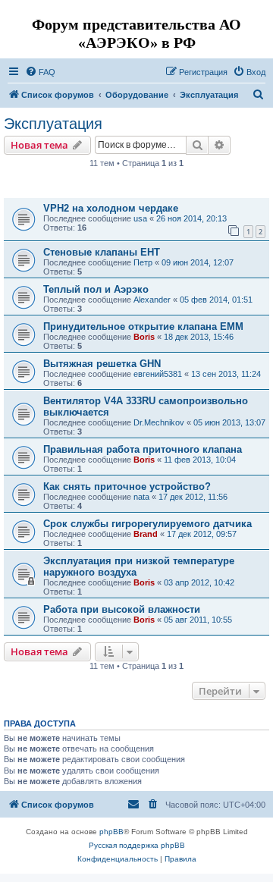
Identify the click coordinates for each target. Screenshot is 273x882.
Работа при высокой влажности (121, 609)
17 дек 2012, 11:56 (193, 496)
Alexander (152, 299)
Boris (144, 336)
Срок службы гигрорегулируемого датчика (147, 523)
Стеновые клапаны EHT (101, 252)
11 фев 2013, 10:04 (200, 459)
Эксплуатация (53, 123)
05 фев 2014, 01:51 (216, 299)
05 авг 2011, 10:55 (198, 619)
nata (141, 496)
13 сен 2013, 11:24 (226, 373)
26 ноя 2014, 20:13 (191, 218)
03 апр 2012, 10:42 (199, 582)
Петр (142, 262)
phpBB (111, 831)
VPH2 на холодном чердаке (110, 208)
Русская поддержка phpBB (137, 845)
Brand (145, 533)
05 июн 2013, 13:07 (229, 422)
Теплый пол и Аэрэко (96, 289)
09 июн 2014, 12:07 (198, 262)
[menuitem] (40, 72)
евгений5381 (157, 373)
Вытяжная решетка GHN (102, 363)
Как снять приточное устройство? (127, 486)
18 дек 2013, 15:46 (199, 336)
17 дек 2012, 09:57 (202, 533)
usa (140, 218)
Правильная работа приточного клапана (142, 449)
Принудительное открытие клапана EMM (143, 326)
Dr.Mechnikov (158, 422)
